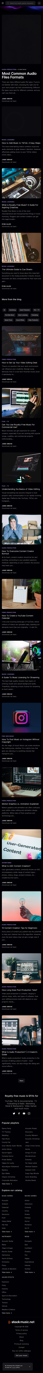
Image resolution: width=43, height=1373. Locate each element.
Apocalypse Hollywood (10, 1166)
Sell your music (21, 1355)
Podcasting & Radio (16, 1103)
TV (35, 1101)
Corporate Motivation (10, 1180)
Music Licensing (22, 315)
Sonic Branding (31, 1177)
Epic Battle (6, 1173)
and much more (22, 1108)
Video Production (33, 320)
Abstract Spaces (31, 1166)
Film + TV (36, 310)
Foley (4, 1285)
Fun (26, 1255)
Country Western (31, 1135)
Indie (4, 1228)
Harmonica (6, 1255)
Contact (21, 1347)
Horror (27, 1221)
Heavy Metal (6, 1221)
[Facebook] (19, 1113)
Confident (28, 1248)
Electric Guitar (7, 1252)
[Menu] (2, 3)
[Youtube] (24, 1113)
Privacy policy (21, 1334)
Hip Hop (5, 1225)
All (4, 310)
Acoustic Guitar (7, 1241)
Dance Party (6, 1128)
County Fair (6, 1142)
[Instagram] (29, 1113)
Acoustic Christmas (32, 1139)
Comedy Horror (7, 1156)
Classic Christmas (8, 1177)
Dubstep (28, 1160)
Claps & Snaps (7, 1248)
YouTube (9, 1101)
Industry (5, 1289)
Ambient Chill (30, 1170)
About (21, 1337)
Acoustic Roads (31, 1128)
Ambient (5, 1204)
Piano (4, 1265)
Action (27, 1200)
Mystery (5, 1170)
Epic (26, 1245)
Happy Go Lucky (8, 1163)
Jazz (27, 1142)
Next (21, 1081)
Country (5, 1211)
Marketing (30, 1103)
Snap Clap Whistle (32, 1173)
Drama (27, 1214)
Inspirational (29, 1262)
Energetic (28, 1241)
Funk (3, 1218)
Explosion (5, 1282)
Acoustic (5, 1200)
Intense (27, 1265)
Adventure (28, 1204)
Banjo (4, 1245)
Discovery (29, 1132)
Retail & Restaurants (14, 1106)
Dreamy (27, 1252)
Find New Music (9, 315)
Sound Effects (20, 320)
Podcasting (35, 315)
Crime (27, 1211)
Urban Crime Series (32, 1146)
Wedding (5, 1135)
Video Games (30, 1106)
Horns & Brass (7, 1258)
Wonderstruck (30, 1156)
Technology (6, 1299)
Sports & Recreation (9, 1296)
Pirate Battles (7, 1160)
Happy (27, 1258)
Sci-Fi (27, 1228)
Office (4, 1292)
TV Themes (6, 1132)
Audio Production (25, 310)
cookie (14, 1367)
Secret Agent (7, 1153)
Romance (28, 1225)
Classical (5, 1207)
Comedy (28, 1207)
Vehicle (4, 1306)
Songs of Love (30, 1153)
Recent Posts (8, 320)
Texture (5, 1303)
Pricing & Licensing (21, 1344)
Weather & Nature (8, 1310)
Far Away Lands (31, 1163)
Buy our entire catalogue (21, 1351)
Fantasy (27, 1218)
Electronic (5, 1214)
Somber (28, 1269)
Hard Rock (6, 1139)
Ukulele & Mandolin (9, 1269)
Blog (21, 1340)
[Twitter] (14, 1113)
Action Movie (7, 1149)
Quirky (27, 1149)
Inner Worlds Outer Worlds (12, 1146)
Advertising (12, 310)
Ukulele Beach (30, 1180)
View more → (7, 1184)
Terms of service (21, 1330)
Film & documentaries (23, 1101)
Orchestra (5, 1262)
